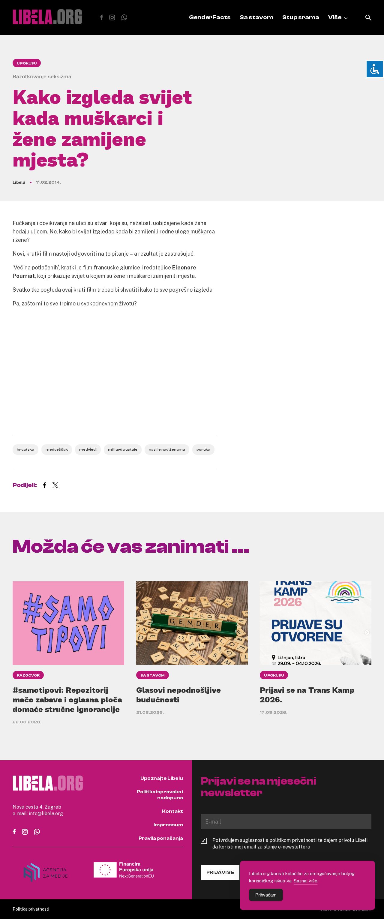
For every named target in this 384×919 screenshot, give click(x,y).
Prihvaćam (266, 894)
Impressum (168, 824)
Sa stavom (256, 17)
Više (334, 17)
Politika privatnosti (31, 908)
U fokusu (27, 63)
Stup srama (300, 17)
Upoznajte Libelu (161, 778)
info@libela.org (46, 813)
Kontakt (172, 811)
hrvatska (25, 449)
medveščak (57, 449)
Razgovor (28, 675)
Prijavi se (220, 872)
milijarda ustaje (122, 449)
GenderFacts (210, 17)
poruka (203, 449)
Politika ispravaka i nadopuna (160, 794)
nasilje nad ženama (167, 449)
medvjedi (88, 449)
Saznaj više (305, 880)
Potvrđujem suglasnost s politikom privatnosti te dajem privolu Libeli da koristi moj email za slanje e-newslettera (290, 843)
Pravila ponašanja (161, 838)
